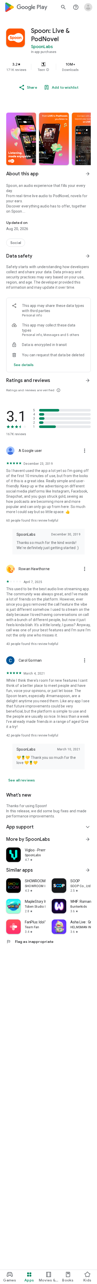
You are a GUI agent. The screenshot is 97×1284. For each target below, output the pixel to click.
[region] (48, 66)
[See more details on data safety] (24, 365)
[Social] (15, 243)
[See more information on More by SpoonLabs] (87, 839)
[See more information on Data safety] (87, 256)
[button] (47, 70)
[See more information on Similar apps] (87, 870)
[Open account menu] (88, 7)
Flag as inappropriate (30, 941)
